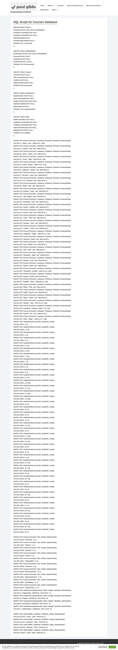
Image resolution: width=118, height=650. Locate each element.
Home (42, 5)
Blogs (54, 10)
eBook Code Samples (93, 5)
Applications (44, 10)
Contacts (61, 5)
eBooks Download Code (75, 5)
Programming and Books (21, 12)
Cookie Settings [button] (103, 647)
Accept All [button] (112, 647)
